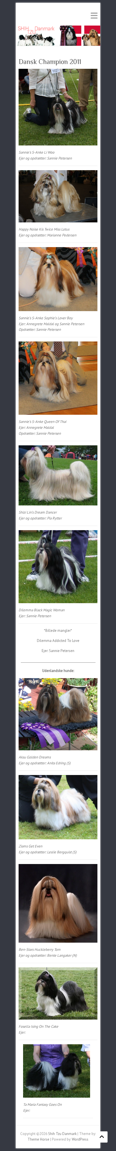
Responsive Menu (94, 16)
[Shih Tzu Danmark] (58, 28)
